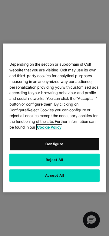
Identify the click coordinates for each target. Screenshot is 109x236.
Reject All (54, 159)
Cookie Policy (49, 127)
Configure (54, 144)
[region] (54, 118)
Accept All (54, 175)
